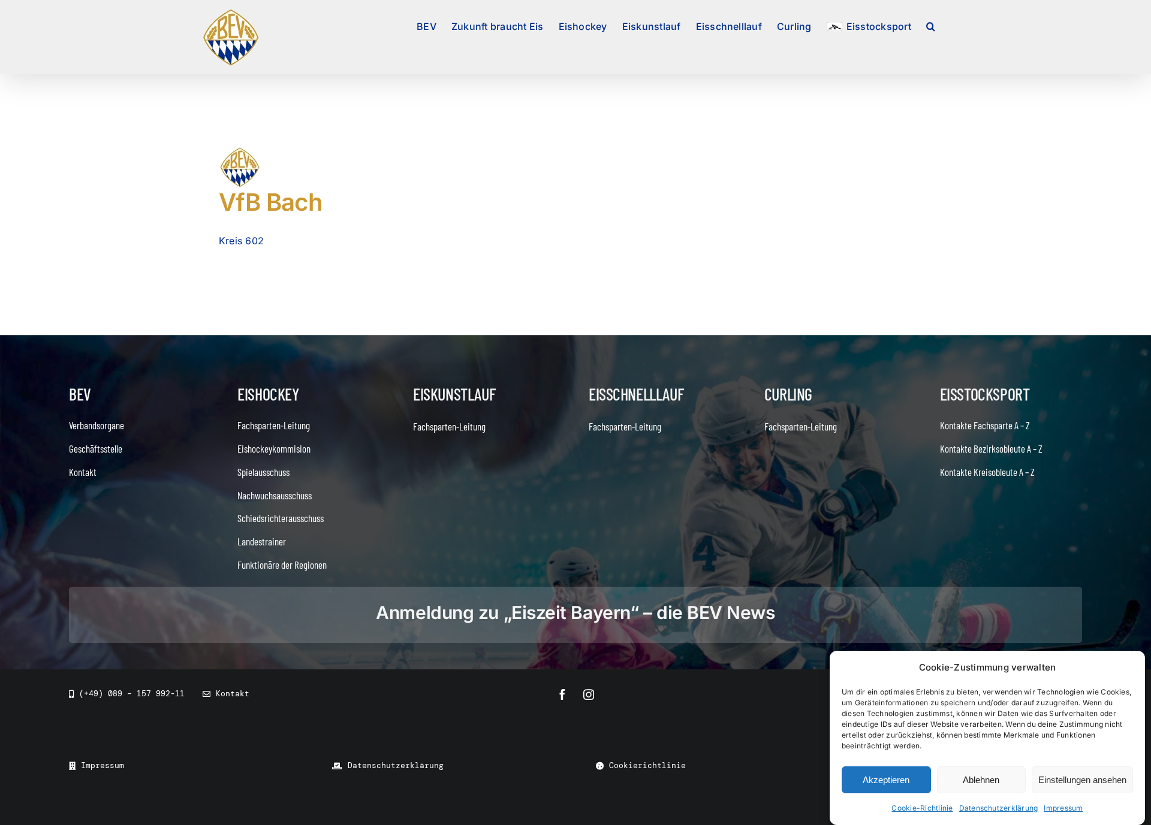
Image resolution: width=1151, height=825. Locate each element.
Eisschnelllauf (636, 394)
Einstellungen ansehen (1082, 780)
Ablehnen (981, 780)
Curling (788, 394)
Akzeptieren (886, 780)
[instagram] (588, 694)
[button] (930, 25)
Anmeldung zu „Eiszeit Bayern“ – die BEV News (575, 612)
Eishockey (268, 394)
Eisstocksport (985, 394)
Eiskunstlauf (454, 394)
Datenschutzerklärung (998, 807)
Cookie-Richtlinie (922, 807)
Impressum (1063, 807)
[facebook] (562, 694)
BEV (80, 394)
